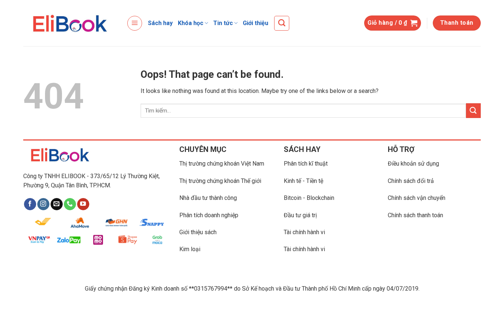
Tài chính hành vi (304, 232)
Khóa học (190, 23)
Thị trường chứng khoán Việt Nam (221, 163)
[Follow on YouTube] (83, 204)
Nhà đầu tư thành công (208, 197)
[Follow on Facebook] (30, 204)
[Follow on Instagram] (43, 204)
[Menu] (134, 23)
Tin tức (223, 23)
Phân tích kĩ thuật (306, 163)
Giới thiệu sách (198, 232)
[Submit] (473, 110)
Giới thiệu (255, 23)
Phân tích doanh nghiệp (208, 215)
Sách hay (160, 23)
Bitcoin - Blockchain (309, 197)
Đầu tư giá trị (300, 215)
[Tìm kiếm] (281, 23)
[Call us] (70, 204)
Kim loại (189, 249)
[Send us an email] (57, 204)
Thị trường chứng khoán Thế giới (220, 180)
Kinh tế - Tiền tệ (303, 180)
